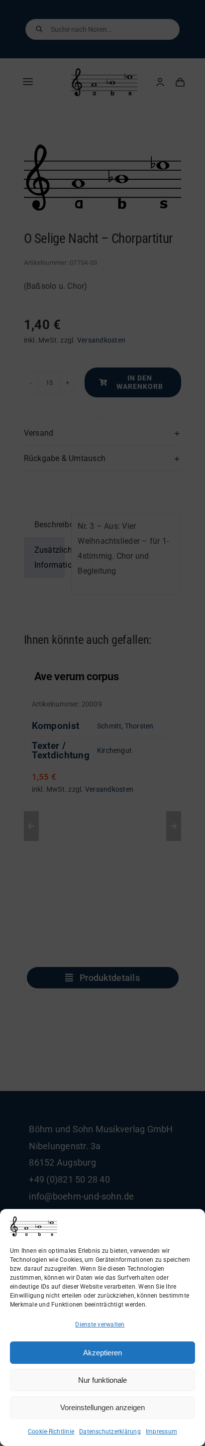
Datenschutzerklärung (110, 1431)
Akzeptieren (102, 1352)
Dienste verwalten (99, 1324)
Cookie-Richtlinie (51, 1431)
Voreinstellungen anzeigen (102, 1407)
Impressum (161, 1431)
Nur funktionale (102, 1380)
